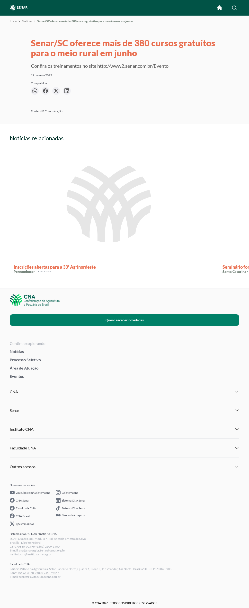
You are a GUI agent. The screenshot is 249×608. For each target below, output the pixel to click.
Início (13, 21)
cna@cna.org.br (29, 550)
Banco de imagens (73, 515)
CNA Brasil (23, 516)
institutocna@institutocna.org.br (31, 554)
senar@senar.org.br (52, 550)
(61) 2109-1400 (49, 546)
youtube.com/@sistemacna (33, 492)
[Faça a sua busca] (234, 8)
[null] (35, 91)
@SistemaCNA (25, 524)
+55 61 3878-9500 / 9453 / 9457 (38, 573)
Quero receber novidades (125, 320)
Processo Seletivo (25, 359)
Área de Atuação (24, 368)
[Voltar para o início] (219, 8)
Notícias (27, 21)
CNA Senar (23, 500)
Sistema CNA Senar (74, 500)
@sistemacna (70, 492)
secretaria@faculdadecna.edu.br (40, 577)
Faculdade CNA (26, 508)
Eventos (17, 376)
